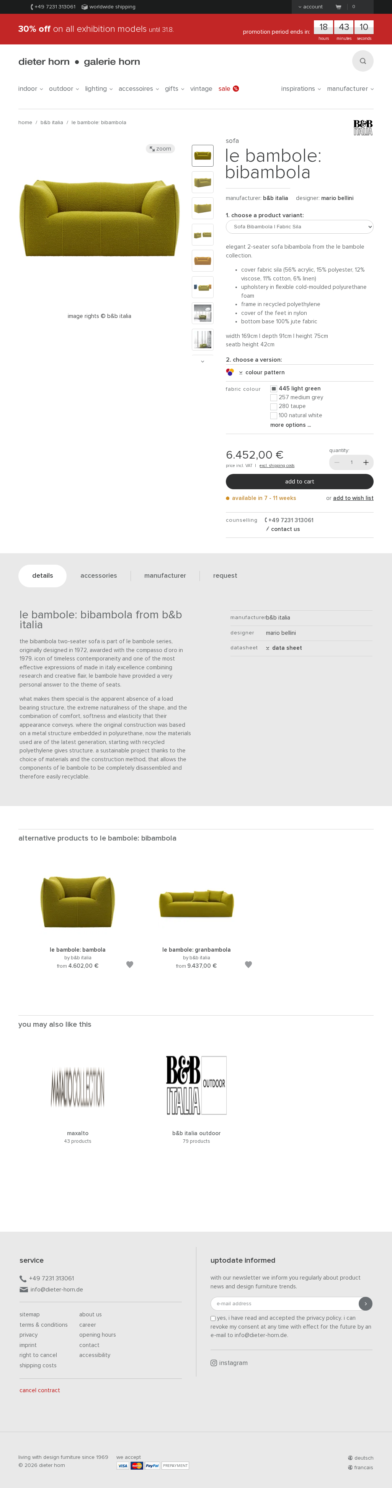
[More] (366, 462)
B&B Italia (52, 122)
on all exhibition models (96, 29)
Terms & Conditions (44, 1325)
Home (25, 122)
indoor (27, 88)
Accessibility (94, 1355)
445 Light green (300, 389)
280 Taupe (292, 406)
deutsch (364, 1458)
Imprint (28, 1345)
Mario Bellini (337, 198)
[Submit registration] (365, 1304)
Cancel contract (40, 1390)
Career (87, 1325)
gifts (171, 88)
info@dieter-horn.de (57, 1289)
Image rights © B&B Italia (99, 316)
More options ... (290, 425)
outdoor (61, 88)
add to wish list (353, 498)
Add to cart (299, 482)
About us (90, 1315)
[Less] (337, 462)
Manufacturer (347, 88)
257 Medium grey (301, 397)
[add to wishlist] (130, 966)
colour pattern (263, 372)
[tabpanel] (77, 924)
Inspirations (298, 88)
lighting (96, 88)
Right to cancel (38, 1355)
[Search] (363, 61)
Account (313, 7)
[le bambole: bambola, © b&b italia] (77, 936)
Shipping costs (38, 1365)
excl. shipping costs (277, 466)
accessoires (136, 88)
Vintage (201, 88)
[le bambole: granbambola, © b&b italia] (196, 936)
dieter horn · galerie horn (79, 62)
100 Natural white (300, 415)
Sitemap (30, 1315)
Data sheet (285, 648)
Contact (89, 1345)
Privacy (29, 1335)
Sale (224, 88)
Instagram (233, 1363)
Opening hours (97, 1335)
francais (363, 1467)
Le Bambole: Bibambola (99, 122)
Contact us (285, 529)
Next (202, 361)
